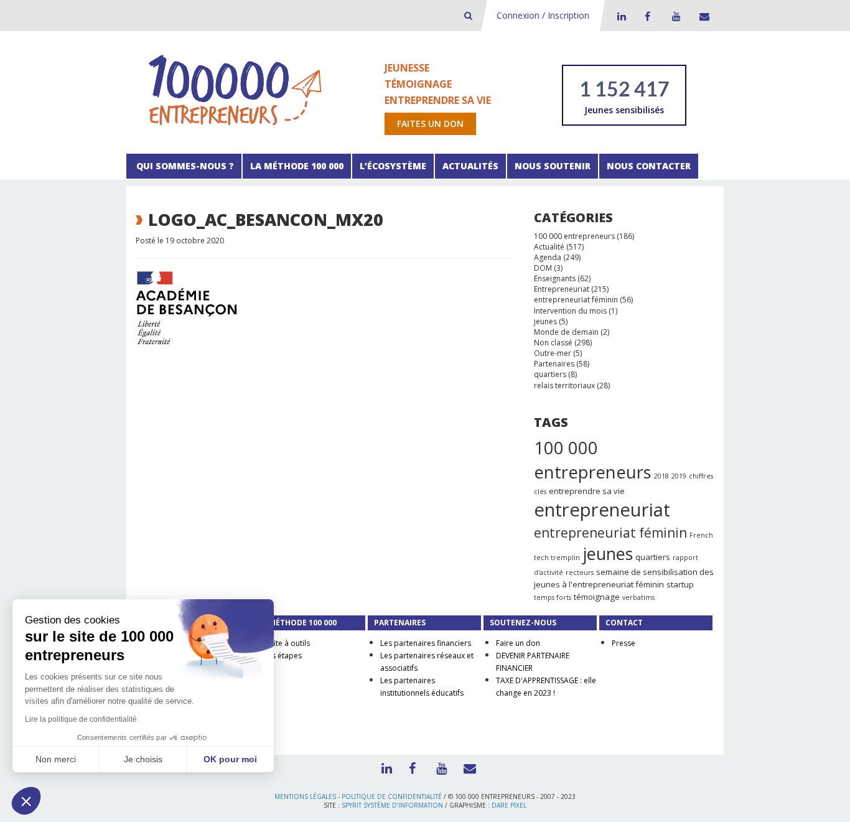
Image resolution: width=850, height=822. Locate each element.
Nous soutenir (553, 166)
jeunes (545, 321)
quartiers (550, 374)
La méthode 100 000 (296, 166)
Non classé (553, 342)
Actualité (549, 246)
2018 (661, 476)
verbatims (638, 597)
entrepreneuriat (602, 509)
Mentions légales (305, 796)
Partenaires (554, 363)
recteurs (580, 572)
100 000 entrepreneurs (574, 236)
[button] (26, 801)
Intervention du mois (570, 311)
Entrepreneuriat (561, 289)
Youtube (674, 16)
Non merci (55, 759)
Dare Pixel (509, 805)
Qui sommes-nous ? (184, 166)
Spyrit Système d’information (392, 805)
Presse (623, 643)
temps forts (552, 597)
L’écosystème (393, 166)
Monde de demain (566, 332)
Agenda (547, 257)
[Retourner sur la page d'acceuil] (235, 89)
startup (680, 584)
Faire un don (518, 643)
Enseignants (555, 278)
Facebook (647, 16)
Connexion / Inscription (543, 15)
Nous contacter (649, 166)
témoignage (597, 596)
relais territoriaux (564, 385)
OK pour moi (230, 759)
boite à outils (287, 643)
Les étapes (283, 655)
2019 (678, 476)
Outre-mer (552, 353)
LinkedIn (619, 16)
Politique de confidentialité (392, 796)
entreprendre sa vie (587, 491)
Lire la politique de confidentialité (81, 719)
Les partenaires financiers (425, 643)
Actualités (470, 166)
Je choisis (143, 759)
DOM (543, 268)
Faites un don (430, 123)
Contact (701, 16)
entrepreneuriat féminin (576, 299)
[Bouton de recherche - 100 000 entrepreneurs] (468, 15)
